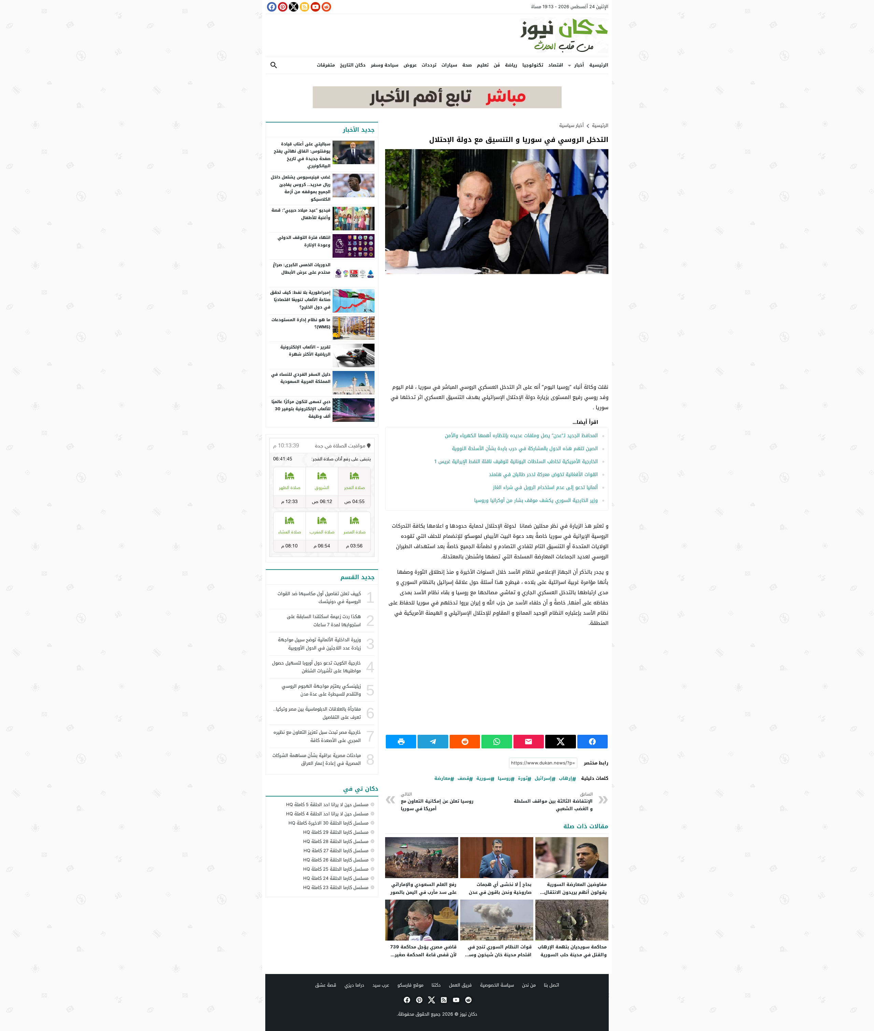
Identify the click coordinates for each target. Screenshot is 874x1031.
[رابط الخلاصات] (303, 7)
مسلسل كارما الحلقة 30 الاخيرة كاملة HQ (328, 823)
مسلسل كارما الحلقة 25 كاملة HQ (335, 869)
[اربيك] (437, 106)
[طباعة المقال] (400, 742)
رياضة (511, 65)
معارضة (442, 778)
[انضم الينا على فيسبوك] (271, 7)
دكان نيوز (468, 1014)
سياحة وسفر (384, 65)
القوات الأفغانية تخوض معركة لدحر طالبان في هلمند (543, 474)
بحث (274, 65)
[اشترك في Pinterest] (282, 7)
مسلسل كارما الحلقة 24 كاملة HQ (335, 878)
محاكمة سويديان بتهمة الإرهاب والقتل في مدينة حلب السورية (572, 951)
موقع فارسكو (410, 985)
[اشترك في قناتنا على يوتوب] (314, 7)
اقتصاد (555, 65)
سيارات (449, 65)
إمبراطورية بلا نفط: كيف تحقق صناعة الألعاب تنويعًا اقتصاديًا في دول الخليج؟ (300, 300)
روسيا (504, 778)
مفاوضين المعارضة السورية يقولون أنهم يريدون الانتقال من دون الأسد (575, 892)
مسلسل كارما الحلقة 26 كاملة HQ (335, 860)
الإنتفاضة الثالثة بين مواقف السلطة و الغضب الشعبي (553, 802)
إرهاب (565, 778)
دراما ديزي (354, 985)
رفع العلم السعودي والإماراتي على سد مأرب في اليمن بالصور (423, 888)
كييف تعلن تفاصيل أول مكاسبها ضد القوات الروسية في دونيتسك (319, 597)
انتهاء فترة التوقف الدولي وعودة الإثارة (304, 241)
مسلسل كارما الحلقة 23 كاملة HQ (335, 887)
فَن (497, 65)
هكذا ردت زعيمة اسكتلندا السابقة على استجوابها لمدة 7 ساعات (324, 620)
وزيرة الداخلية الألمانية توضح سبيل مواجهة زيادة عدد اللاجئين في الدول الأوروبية (319, 643)
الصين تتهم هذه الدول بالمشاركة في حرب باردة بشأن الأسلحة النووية (525, 448)
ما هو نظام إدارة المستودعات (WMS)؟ (300, 323)
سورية (483, 778)
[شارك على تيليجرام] (432, 742)
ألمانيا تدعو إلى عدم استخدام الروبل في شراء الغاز (545, 487)
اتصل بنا (551, 985)
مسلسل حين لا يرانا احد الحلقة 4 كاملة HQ (327, 814)
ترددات (429, 65)
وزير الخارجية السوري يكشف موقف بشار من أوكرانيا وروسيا (536, 500)
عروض (410, 65)
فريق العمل (460, 985)
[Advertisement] (496, 329)
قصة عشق (325, 985)
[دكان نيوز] (437, 35)
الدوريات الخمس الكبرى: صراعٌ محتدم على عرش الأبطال (301, 268)
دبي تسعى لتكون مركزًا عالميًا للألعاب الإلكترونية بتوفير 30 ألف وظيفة (300, 409)
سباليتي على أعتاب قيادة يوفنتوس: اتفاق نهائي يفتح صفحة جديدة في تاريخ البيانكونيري (302, 155)
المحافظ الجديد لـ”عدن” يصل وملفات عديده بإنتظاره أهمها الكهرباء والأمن (521, 435)
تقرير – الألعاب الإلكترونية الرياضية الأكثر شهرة (305, 350)
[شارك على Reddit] (464, 742)
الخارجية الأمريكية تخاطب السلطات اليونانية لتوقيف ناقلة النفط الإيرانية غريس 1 (516, 461)
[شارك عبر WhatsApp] (496, 742)
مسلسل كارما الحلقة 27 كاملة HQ (336, 850)
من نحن (529, 985)
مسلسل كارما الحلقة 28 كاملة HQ (335, 841)
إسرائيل (543, 778)
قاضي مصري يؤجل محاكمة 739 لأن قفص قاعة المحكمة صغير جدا (423, 955)
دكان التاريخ (353, 65)
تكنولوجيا (532, 65)
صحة (467, 65)
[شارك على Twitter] (560, 742)
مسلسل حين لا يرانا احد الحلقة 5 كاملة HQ (327, 804)
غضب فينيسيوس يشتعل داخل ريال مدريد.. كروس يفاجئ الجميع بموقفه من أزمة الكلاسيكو (300, 188)
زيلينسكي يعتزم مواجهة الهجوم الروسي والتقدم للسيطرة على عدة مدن (321, 690)
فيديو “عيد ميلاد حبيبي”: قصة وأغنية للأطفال (300, 213)
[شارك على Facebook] (592, 742)
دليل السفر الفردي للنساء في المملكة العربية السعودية (300, 378)
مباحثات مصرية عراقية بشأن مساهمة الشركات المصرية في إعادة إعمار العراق (316, 759)
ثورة (522, 778)
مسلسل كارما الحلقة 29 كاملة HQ (335, 832)
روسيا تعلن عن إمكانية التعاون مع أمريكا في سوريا (437, 802)
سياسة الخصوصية (497, 985)
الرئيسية (598, 65)
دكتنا (436, 985)
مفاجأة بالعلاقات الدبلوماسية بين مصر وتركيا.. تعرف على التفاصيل (317, 713)
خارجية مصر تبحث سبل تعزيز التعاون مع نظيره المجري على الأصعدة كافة (317, 736)
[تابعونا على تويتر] (292, 7)
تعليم (483, 65)
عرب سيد (380, 985)
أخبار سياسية (571, 125)
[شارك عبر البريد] (528, 742)
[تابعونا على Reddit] (325, 7)
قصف (463, 778)
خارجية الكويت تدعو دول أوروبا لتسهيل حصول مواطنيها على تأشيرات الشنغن (316, 667)
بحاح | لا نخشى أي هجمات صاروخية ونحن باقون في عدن (500, 888)
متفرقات (326, 65)
